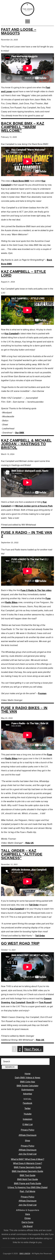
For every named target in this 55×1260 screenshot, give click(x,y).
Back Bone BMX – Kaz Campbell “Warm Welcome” (22, 127)
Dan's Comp (27, 1222)
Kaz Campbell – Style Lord (23, 273)
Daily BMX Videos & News (27, 1077)
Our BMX (19, 432)
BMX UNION (27, 9)
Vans (27, 1214)
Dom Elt (30, 1002)
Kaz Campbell (12, 333)
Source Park (46, 505)
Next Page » (33, 1049)
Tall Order (34, 904)
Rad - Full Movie (27, 1191)
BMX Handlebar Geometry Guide (27, 1171)
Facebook (27, 1103)
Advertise (27, 1093)
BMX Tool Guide (27, 1175)
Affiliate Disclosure (27, 1135)
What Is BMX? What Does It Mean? (27, 1159)
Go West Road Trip (20, 943)
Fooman (42, 693)
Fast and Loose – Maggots (18, 31)
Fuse (48, 598)
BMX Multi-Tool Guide (27, 1179)
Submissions (27, 1089)
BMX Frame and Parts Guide (27, 1183)
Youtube (28, 1113)
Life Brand (27, 1226)
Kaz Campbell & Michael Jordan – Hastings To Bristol (26, 444)
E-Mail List (28, 1124)
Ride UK (29, 842)
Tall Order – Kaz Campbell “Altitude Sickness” (21, 854)
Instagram (27, 1119)
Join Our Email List (27, 1153)
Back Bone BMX (21, 180)
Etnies (28, 1218)
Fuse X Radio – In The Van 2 (26, 534)
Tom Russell (45, 1002)
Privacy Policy (27, 1129)
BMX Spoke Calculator (27, 1085)
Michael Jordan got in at (27, 505)
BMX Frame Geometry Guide (27, 1167)
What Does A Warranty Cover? (27, 1163)
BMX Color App (27, 1081)
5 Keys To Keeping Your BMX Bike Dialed (27, 1187)
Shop (27, 1140)
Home (27, 1073)
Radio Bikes (11, 602)
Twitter (27, 1108)
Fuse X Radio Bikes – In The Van (24, 709)
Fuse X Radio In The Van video (36, 590)
